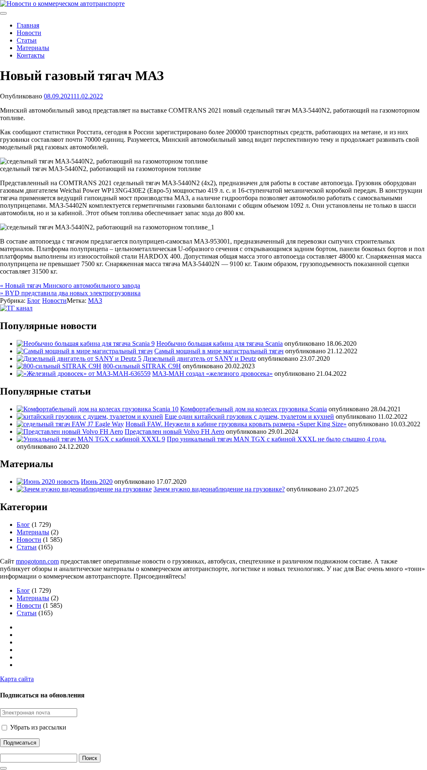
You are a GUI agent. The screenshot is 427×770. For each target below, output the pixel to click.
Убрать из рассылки (37, 727)
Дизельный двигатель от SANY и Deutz (199, 358)
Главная (28, 25)
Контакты (31, 55)
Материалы (33, 47)
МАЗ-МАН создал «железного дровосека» (212, 373)
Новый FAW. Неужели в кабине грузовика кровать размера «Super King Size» (236, 424)
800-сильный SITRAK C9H (142, 366)
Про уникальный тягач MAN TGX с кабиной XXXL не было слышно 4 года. (276, 439)
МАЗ (95, 300)
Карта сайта (17, 678)
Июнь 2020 (97, 481)
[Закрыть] (3, 768)
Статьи (27, 40)
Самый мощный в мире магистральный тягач (219, 351)
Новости (29, 32)
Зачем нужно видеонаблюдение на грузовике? (219, 489)
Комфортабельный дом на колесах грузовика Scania (253, 409)
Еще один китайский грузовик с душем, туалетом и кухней (249, 416)
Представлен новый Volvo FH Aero (174, 431)
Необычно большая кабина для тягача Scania (219, 343)
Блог (33, 300)
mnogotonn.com (37, 561)
